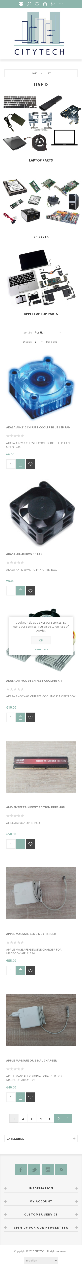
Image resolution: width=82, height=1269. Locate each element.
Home (33, 73)
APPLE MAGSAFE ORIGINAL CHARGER (31, 1060)
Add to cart (20, 464)
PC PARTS (41, 237)
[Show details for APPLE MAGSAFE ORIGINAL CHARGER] (41, 1020)
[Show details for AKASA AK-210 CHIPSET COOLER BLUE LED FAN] (41, 386)
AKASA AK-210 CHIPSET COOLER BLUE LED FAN (38, 427)
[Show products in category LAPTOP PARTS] (41, 125)
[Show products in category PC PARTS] (41, 202)
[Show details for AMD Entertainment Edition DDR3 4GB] (41, 766)
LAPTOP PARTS (41, 160)
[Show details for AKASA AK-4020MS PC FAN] (41, 513)
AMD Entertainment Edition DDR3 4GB (35, 807)
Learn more (41, 649)
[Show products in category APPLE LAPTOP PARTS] (41, 279)
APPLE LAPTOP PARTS (41, 314)
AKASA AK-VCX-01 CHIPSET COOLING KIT (34, 680)
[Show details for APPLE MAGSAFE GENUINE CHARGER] (41, 893)
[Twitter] (34, 1169)
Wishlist (37, 4)
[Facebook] (21, 1169)
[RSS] (61, 1169)
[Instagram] (48, 1169)
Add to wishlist (30, 464)
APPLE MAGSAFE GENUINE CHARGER (31, 934)
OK (41, 640)
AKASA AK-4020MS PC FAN (24, 554)
